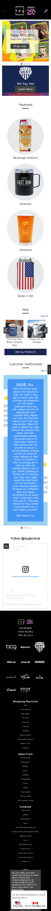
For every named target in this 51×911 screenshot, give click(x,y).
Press (25, 840)
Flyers (25, 783)
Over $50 (25, 731)
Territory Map (25, 758)
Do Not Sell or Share (25, 853)
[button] (25, 41)
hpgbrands (17, 604)
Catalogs (25, 775)
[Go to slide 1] (21, 64)
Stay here (18, 906)
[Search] (46, 10)
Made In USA (25, 296)
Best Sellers (25, 714)
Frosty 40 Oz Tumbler (37, 341)
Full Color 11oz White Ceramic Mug (14, 342)
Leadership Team (25, 836)
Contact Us (25, 861)
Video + (25, 770)
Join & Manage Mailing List (25, 827)
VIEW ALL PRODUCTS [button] (25, 352)
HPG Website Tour (25, 844)
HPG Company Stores (25, 800)
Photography (25, 779)
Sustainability (25, 819)
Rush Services (25, 709)
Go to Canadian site (35, 906)
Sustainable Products (25, 739)
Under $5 (25, 726)
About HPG (25, 810)
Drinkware (25, 203)
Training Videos (25, 796)
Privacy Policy (25, 849)
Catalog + (25, 766)
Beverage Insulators (25, 157)
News (25, 823)
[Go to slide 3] (27, 64)
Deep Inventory (25, 735)
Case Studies (25, 792)
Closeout (25, 748)
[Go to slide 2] (24, 64)
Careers (25, 815)
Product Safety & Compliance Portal (25, 832)
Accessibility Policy (25, 857)
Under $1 (25, 722)
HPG (8, 604)
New (25, 705)
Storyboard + (25, 762)
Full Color (25, 718)
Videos (25, 787)
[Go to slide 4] (29, 64)
